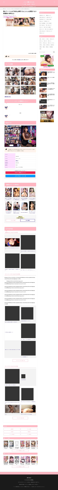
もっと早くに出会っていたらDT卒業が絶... (33, 448)
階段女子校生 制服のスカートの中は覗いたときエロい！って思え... (51, 73)
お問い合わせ (29, 477)
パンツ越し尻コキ (43, 25)
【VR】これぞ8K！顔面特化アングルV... (17, 448)
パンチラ (42, 27)
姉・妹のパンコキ (49, 17)
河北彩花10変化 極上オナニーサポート (51, 100)
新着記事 (29, 431)
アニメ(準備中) (29, 434)
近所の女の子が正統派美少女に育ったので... (6, 464)
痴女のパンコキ (49, 15)
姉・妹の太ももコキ (43, 17)
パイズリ (15, 15)
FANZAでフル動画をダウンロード (20, 172)
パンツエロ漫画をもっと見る (20, 466)
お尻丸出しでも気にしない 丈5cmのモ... (6, 448)
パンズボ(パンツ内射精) (48, 27)
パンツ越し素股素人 (43, 23)
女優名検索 (28, 4)
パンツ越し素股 (49, 23)
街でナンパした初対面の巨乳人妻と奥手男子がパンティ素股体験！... (50, 84)
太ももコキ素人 (49, 19)
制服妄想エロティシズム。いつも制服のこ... (11, 448)
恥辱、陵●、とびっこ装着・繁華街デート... (22, 448)
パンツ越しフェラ (49, 25)
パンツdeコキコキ (29, 2)
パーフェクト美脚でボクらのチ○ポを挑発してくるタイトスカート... (51, 106)
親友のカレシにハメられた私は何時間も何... (33, 464)
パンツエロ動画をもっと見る (20, 450)
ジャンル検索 (24, 4)
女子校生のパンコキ (43, 19)
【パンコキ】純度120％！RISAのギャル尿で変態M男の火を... (51, 89)
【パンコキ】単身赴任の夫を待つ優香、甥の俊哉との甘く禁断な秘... (50, 95)
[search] (54, 52)
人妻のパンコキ (47, 21)
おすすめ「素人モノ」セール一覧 (20, 175)
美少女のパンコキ (43, 15)
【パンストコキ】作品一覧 (20, 360)
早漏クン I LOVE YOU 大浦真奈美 (50, 77)
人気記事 (12, 431)
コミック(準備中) (12, 434)
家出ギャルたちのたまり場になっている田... (28, 448)
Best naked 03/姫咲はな (24, 212)
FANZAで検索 (13, 220)
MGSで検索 (27, 220)
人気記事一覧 (33, 4)
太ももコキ (42, 21)
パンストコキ (11, 15)
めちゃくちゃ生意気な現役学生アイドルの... (11, 464)
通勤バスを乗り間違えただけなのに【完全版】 (28, 464)
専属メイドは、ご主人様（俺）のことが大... (22, 464)
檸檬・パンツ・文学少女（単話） (17, 464)
